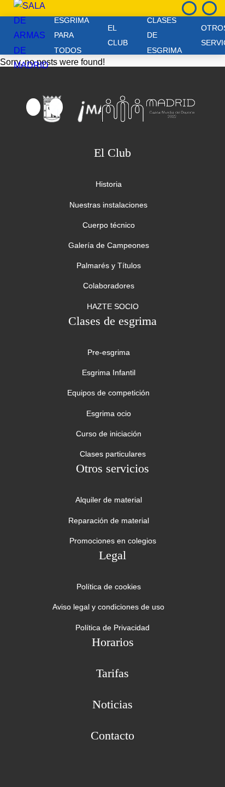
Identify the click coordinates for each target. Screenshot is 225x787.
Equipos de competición (108, 392)
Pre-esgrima (108, 352)
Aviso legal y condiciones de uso (108, 606)
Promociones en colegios (112, 540)
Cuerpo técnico (108, 225)
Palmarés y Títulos (108, 265)
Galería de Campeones (108, 245)
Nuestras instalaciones (108, 204)
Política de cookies (108, 586)
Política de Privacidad (112, 627)
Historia (109, 184)
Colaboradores (108, 285)
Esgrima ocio (108, 413)
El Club (118, 35)
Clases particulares (113, 453)
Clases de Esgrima (164, 35)
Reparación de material (108, 520)
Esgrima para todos (71, 35)
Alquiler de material (108, 499)
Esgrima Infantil (108, 372)
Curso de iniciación (108, 433)
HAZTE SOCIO (113, 306)
